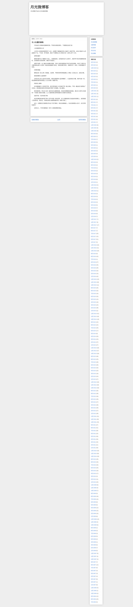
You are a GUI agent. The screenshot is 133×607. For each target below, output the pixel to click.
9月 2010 (93, 459)
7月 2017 (93, 233)
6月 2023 (93, 73)
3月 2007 (93, 579)
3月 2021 (93, 116)
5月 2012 (93, 402)
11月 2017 (93, 222)
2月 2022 (93, 88)
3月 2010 (93, 476)
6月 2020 (93, 142)
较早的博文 (82, 120)
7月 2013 (93, 362)
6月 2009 (93, 502)
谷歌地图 (93, 45)
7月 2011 (93, 430)
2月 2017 (93, 239)
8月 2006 (93, 599)
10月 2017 (94, 225)
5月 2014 (93, 333)
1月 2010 (93, 482)
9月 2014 (93, 322)
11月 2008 (93, 522)
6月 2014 (93, 330)
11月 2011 (93, 419)
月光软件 (93, 47)
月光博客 (93, 53)
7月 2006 (93, 602)
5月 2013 (93, 367)
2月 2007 (93, 582)
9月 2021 (93, 99)
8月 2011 (93, 427)
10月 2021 (94, 96)
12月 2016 (94, 245)
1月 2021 (93, 122)
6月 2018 (93, 202)
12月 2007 (94, 553)
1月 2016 (93, 276)
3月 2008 (93, 545)
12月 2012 (94, 382)
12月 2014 (94, 313)
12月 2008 (94, 519)
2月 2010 (93, 479)
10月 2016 (94, 250)
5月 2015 (93, 299)
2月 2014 (93, 342)
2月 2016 (93, 273)
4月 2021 (93, 113)
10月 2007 (94, 559)
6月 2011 (93, 433)
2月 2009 (93, 513)
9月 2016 (93, 253)
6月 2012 (93, 399)
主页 (58, 120)
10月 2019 (94, 159)
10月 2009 (94, 490)
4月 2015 (93, 302)
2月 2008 (93, 547)
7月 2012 (93, 396)
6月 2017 (93, 236)
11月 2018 (93, 188)
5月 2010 (93, 470)
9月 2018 (93, 193)
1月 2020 (93, 156)
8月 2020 (93, 136)
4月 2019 (93, 173)
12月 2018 (94, 185)
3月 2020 (93, 150)
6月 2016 (93, 262)
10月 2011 (93, 422)
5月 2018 (93, 205)
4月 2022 (93, 85)
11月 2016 (93, 248)
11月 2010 (93, 453)
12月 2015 (94, 279)
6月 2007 (93, 570)
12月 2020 (94, 125)
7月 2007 (93, 567)
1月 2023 (93, 79)
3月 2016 (93, 270)
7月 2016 (93, 259)
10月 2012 (94, 388)
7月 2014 (93, 328)
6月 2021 (93, 108)
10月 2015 (94, 285)
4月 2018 (93, 208)
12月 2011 (93, 416)
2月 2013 (93, 376)
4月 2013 (93, 370)
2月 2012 (93, 410)
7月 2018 (93, 199)
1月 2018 (93, 216)
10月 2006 (94, 593)
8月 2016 (93, 256)
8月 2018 (93, 196)
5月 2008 (93, 539)
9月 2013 (93, 356)
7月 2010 (93, 465)
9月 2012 (93, 390)
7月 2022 (93, 82)
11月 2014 (93, 316)
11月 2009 (93, 487)
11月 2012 (93, 385)
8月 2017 (93, 230)
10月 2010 (94, 456)
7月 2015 (93, 293)
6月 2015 (93, 296)
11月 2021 (93, 93)
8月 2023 (93, 70)
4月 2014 (93, 336)
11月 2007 (93, 556)
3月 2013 (93, 373)
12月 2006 (94, 587)
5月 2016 (93, 265)
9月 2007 (93, 562)
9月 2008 (93, 527)
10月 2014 (94, 319)
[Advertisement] (66, 23)
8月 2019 (93, 165)
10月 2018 (94, 190)
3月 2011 (93, 442)
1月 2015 (93, 310)
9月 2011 (93, 425)
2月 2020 (93, 153)
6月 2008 (93, 536)
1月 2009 (93, 516)
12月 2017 (94, 219)
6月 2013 (93, 365)
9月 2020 (93, 133)
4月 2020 (93, 148)
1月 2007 (93, 584)
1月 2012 (93, 413)
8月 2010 (93, 462)
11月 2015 (93, 282)
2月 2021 (93, 119)
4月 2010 (93, 473)
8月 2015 (93, 290)
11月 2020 (93, 128)
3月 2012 (93, 407)
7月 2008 (93, 533)
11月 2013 (93, 350)
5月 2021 (93, 110)
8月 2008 (93, 530)
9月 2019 (93, 162)
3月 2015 (93, 305)
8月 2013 (93, 359)
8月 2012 (93, 393)
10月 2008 (94, 525)
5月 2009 (93, 505)
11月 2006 (93, 590)
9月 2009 (93, 493)
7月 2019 (93, 168)
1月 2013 (93, 379)
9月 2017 (93, 228)
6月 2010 (93, 467)
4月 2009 (93, 507)
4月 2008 (93, 542)
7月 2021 (93, 105)
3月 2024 (93, 65)
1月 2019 (93, 182)
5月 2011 (93, 436)
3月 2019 (93, 176)
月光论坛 (93, 50)
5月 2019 (93, 170)
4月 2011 (93, 439)
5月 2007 (93, 573)
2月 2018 (93, 213)
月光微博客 (39, 7)
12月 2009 (94, 485)
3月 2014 (93, 339)
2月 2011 (93, 445)
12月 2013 (94, 348)
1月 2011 (93, 447)
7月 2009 (93, 499)
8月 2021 (93, 102)
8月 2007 (93, 565)
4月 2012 (93, 405)
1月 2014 (93, 345)
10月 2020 (94, 130)
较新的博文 (35, 120)
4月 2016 (93, 268)
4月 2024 (93, 62)
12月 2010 (94, 450)
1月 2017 (93, 242)
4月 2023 (93, 76)
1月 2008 (93, 550)
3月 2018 (93, 210)
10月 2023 (94, 68)
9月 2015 (93, 288)
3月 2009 (93, 510)
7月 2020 (93, 139)
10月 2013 (94, 353)
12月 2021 (94, 90)
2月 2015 (93, 307)
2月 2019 (93, 179)
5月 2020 (93, 145)
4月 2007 (93, 576)
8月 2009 (93, 496)
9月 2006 (93, 596)
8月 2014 (93, 325)
